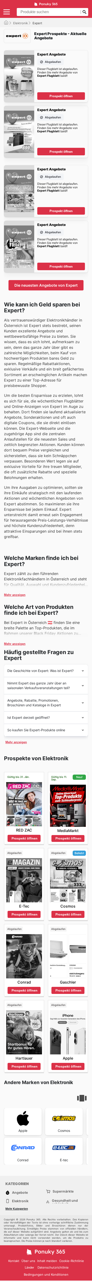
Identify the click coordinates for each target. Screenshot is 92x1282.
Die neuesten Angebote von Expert (46, 285)
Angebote (20, 1192)
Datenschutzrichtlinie (53, 1267)
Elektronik (20, 23)
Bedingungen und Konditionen (46, 1274)
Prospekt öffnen (61, 96)
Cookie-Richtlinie (71, 1261)
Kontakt (13, 1261)
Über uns (28, 1261)
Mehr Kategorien (16, 1208)
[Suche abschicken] (84, 12)
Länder (29, 1267)
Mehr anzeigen (14, 595)
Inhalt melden (47, 1261)
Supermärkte (63, 1191)
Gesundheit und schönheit (65, 1202)
